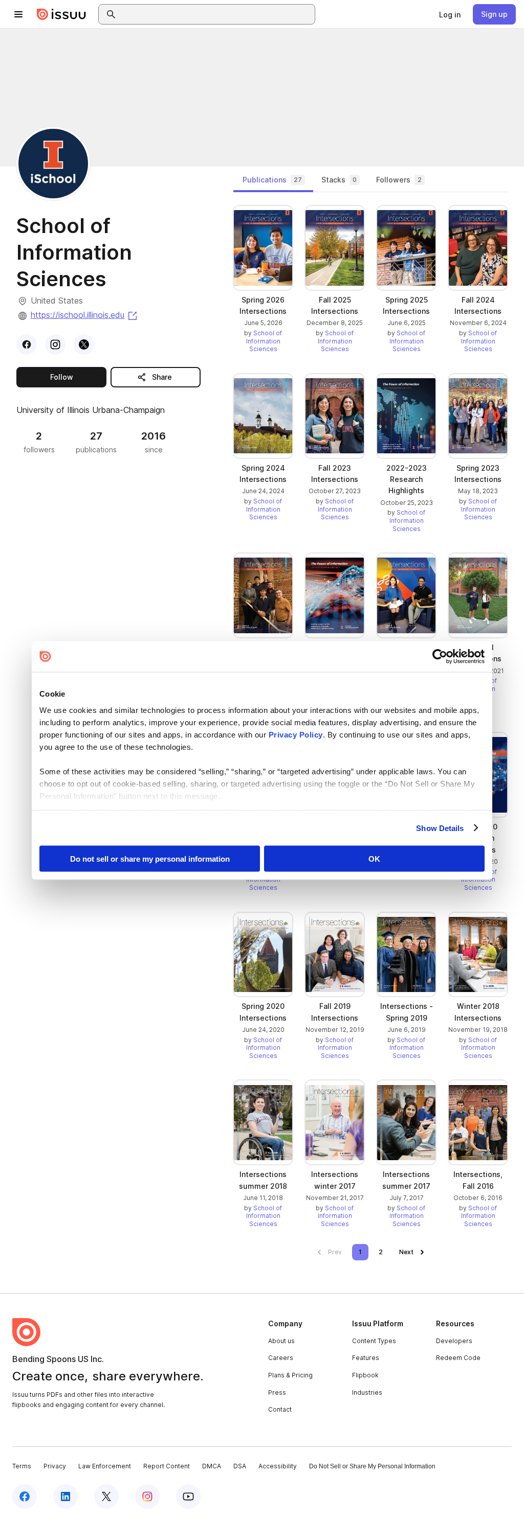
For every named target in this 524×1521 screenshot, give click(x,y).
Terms (21, 1466)
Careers (280, 1358)
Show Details (440, 827)
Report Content (166, 1466)
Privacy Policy (296, 734)
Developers (454, 1341)
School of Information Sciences (264, 341)
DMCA (211, 1466)
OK (374, 859)
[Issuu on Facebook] (24, 1496)
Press (277, 1392)
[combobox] (216, 14)
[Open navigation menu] (18, 14)
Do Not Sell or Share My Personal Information (372, 1466)
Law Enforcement (104, 1466)
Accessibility (277, 1466)
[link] (450, 14)
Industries (367, 1392)
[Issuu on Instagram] (147, 1496)
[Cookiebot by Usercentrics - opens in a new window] (440, 656)
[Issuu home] (61, 14)
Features (365, 1358)
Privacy (54, 1466)
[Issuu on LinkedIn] (65, 1496)
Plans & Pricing (290, 1375)
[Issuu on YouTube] (188, 1496)
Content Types (374, 1341)
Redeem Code (458, 1358)
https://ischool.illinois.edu (85, 315)
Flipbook (365, 1375)
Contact (280, 1409)
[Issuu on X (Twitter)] (106, 1496)
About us (281, 1341)
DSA (239, 1466)
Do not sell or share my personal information (150, 859)
